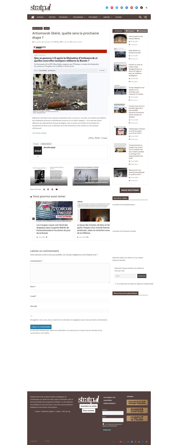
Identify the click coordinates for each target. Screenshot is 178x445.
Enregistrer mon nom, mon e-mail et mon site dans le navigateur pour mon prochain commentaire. (69, 320)
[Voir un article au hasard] (145, 17)
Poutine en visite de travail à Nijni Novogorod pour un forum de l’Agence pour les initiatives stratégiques (135, 70)
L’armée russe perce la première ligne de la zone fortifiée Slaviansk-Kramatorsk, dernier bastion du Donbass (136, 111)
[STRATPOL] (32, 17)
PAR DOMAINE (78, 17)
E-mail (33, 296)
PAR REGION (63, 17)
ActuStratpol (47, 42)
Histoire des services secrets (48, 180)
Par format (93, 17)
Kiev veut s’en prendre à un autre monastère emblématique (91, 180)
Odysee (115, 260)
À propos (36, 144)
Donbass (74, 42)
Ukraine (46, 28)
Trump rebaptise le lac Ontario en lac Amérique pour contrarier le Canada (136, 91)
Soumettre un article (89, 406)
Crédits (58, 411)
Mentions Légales (48, 411)
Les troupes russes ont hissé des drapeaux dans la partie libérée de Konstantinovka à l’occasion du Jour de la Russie (49, 229)
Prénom (104, 410)
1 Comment (133, 45)
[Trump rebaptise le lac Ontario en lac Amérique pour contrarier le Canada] (120, 90)
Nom (33, 286)
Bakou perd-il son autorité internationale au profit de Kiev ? (136, 172)
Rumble (122, 260)
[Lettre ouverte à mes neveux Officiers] (120, 38)
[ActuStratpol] (38, 148)
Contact (37, 411)
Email (104, 417)
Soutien (118, 17)
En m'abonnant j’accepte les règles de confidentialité (135, 284)
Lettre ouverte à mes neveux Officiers (136, 37)
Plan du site (66, 411)
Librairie (106, 17)
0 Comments (65, 42)
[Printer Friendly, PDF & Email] (98, 138)
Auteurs (40, 17)
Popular (131, 31)
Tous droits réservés (58, 441)
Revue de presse (37, 28)
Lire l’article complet (39, 133)
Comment (143, 31)
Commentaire (36, 261)
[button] (44, 17)
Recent (119, 31)
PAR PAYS (52, 17)
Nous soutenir (88, 410)
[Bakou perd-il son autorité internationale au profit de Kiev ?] (120, 172)
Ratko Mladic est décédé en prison (135, 52)
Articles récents (46, 144)
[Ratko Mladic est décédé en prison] (120, 52)
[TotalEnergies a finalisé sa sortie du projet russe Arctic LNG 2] (120, 131)
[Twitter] (38, 156)
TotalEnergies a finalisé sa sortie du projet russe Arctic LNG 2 (137, 131)
